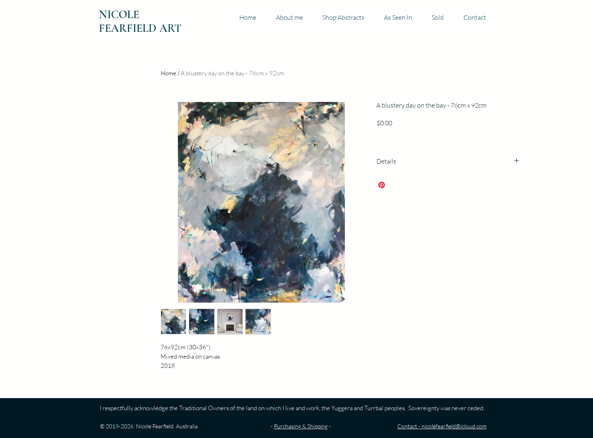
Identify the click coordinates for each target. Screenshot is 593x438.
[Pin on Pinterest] (381, 185)
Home (168, 73)
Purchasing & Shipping (301, 426)
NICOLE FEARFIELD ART (140, 21)
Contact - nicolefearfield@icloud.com (442, 426)
